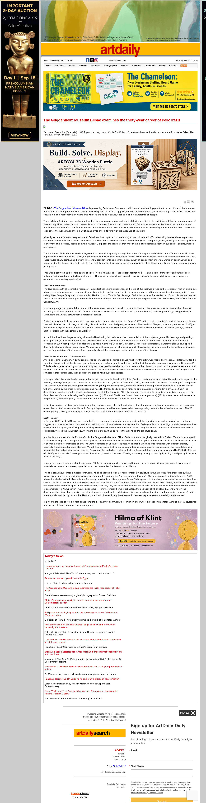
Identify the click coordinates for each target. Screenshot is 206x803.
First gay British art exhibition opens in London (68, 583)
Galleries (83, 66)
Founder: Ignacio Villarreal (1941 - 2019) (120, 757)
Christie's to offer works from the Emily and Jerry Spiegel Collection (79, 607)
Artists (72, 66)
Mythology (119, 720)
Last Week (60, 66)
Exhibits (100, 714)
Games (124, 66)
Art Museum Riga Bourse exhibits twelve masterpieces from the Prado (80, 674)
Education (110, 720)
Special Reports (118, 717)
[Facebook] (87, 61)
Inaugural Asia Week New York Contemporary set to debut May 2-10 (79, 573)
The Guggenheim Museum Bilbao (71, 208)
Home (48, 66)
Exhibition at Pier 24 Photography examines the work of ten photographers (82, 619)
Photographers (110, 66)
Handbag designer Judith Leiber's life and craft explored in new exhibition (82, 679)
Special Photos (103, 717)
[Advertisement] (160, 577)
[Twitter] (92, 61)
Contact (173, 66)
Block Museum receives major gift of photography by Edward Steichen (80, 595)
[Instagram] (96, 61)
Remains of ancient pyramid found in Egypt (66, 578)
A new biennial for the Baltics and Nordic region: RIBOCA (73, 698)
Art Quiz (101, 720)
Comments (150, 66)
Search (162, 66)
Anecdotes (92, 720)
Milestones (115, 714)
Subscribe (136, 66)
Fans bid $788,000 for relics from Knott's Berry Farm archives (76, 647)
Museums (95, 66)
